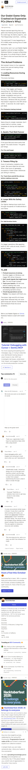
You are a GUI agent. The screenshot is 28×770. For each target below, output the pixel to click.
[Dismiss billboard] (26, 732)
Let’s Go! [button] (5, 767)
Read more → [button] (6, 730)
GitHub (22, 313)
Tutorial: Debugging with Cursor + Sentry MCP (14, 346)
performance (19, 25)
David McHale (9, 6)
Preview (15, 385)
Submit (7, 385)
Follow (14, 605)
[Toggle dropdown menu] (25, 322)
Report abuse (19, 548)
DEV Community (15, 642)
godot (11, 25)
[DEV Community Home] (6, 2)
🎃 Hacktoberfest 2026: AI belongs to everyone (13, 709)
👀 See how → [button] (7, 367)
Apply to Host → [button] (7, 591)
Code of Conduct (9, 548)
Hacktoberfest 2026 (9, 718)
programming (6, 27)
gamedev (5, 25)
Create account (21, 2)
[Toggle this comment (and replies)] (2, 394)
